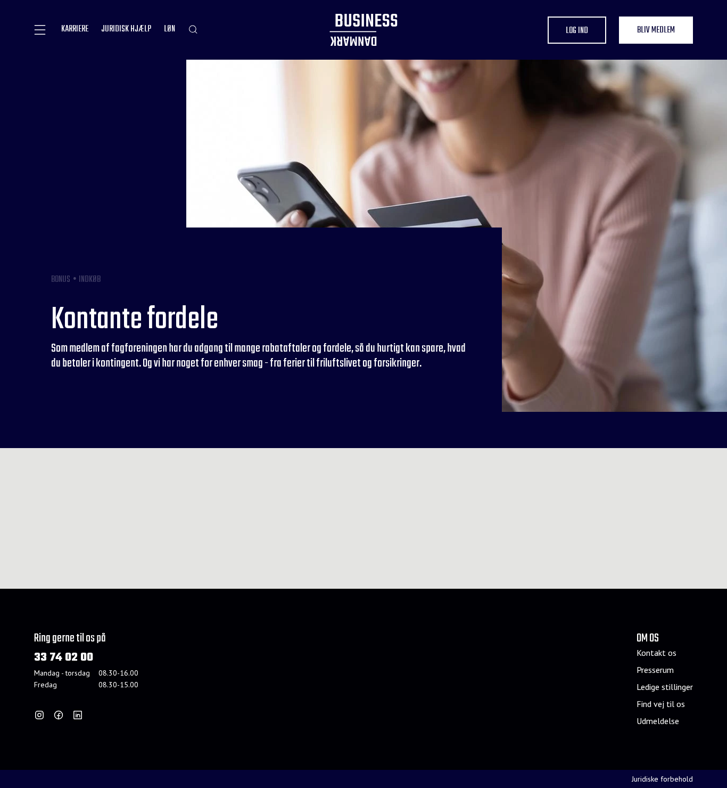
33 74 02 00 (63, 658)
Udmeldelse (658, 721)
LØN (169, 29)
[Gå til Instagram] (39, 715)
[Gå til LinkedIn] (77, 715)
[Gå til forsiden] (363, 30)
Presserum (655, 669)
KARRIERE (74, 29)
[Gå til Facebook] (58, 715)
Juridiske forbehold (662, 779)
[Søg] (193, 29)
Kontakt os (656, 652)
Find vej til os (661, 703)
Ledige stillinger (665, 686)
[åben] (40, 30)
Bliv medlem (656, 30)
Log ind (577, 31)
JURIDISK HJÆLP (126, 29)
